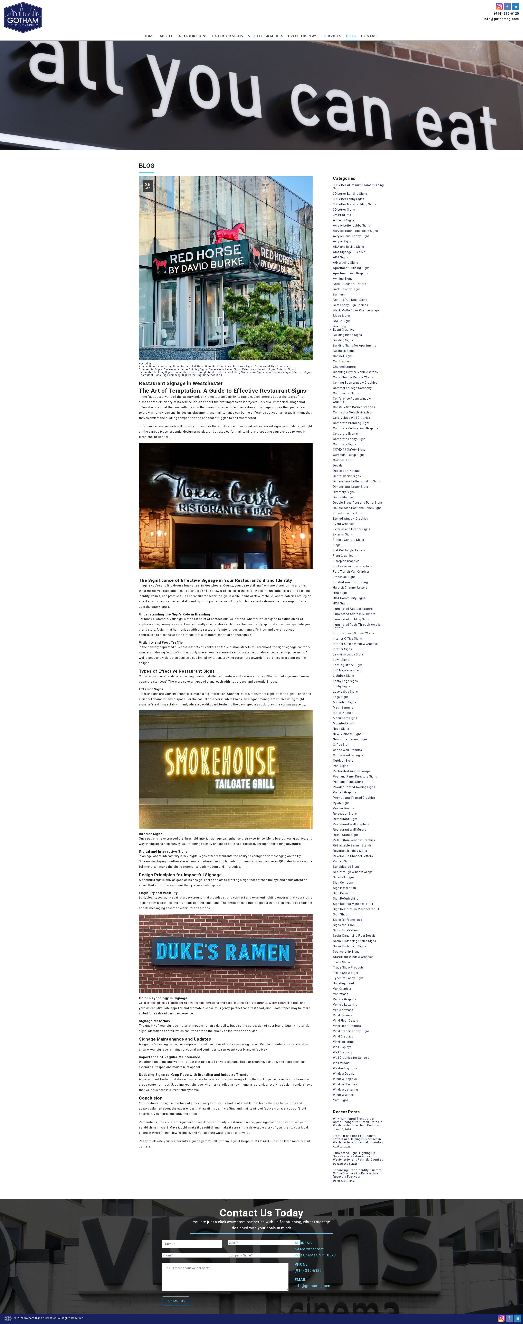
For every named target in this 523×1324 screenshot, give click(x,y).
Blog (351, 36)
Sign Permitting (192, 375)
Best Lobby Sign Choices (350, 305)
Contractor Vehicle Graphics (353, 412)
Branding (339, 326)
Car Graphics (342, 361)
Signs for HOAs (344, 925)
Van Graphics (342, 988)
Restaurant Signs (150, 375)
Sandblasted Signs (346, 866)
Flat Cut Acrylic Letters (349, 550)
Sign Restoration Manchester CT (356, 909)
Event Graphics (343, 329)
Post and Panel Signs (348, 781)
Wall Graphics (342, 1052)
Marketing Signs (238, 372)
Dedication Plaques (347, 470)
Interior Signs (193, 36)
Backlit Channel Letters (349, 283)
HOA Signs (340, 603)
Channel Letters (344, 366)
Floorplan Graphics (346, 561)
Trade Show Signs (346, 972)
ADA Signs (340, 257)
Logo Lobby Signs (345, 691)
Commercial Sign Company (272, 366)
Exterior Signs (227, 36)
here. (147, 1146)
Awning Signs (342, 278)
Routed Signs (342, 861)
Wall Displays (342, 1047)
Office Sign (341, 744)
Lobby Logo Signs (345, 681)
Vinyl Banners (343, 1015)
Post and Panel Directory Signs (355, 776)
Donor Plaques (343, 497)
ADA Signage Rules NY (349, 252)
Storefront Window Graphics (353, 957)
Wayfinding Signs (345, 1068)
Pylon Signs (341, 803)
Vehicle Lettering (345, 1004)
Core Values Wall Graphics (351, 417)
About (166, 36)
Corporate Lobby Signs (349, 439)
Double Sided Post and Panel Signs (358, 502)
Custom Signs (343, 460)
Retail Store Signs (346, 834)
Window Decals (343, 1073)
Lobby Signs (341, 686)
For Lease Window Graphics (352, 566)
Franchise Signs (344, 577)
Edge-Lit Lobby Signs (348, 513)
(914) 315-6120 (506, 14)
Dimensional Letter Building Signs (185, 369)
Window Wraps (343, 1094)
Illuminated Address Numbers (354, 614)
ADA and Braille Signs (348, 246)
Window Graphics (345, 1084)
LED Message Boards (348, 670)
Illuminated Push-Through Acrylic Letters (200, 372)
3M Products (342, 215)
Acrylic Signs (147, 366)
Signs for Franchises (347, 919)
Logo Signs (341, 697)
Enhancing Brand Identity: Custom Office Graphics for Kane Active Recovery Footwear (357, 1173)
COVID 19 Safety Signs (349, 449)
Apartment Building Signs (351, 268)
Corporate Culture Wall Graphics (356, 428)
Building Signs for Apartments (354, 345)
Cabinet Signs (343, 356)
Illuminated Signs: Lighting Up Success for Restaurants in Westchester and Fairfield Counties (358, 1156)
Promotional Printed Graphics (354, 797)
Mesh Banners (343, 707)
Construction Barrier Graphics (354, 407)
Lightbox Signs (343, 675)
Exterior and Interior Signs (258, 369)
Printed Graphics (345, 792)
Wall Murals (341, 1063)
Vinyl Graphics (343, 1036)
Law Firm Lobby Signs (348, 654)
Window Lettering (345, 1089)
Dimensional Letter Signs (225, 369)
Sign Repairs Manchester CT (353, 903)
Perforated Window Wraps (351, 771)
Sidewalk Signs (344, 877)
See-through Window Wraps (353, 872)
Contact (370, 36)
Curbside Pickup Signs (349, 455)
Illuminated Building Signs (155, 372)
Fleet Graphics (343, 555)
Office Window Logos (348, 755)
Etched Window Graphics (350, 518)
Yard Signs (341, 1100)
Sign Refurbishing (346, 898)
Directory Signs (344, 492)
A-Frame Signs (343, 220)
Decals (338, 465)
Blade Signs (341, 315)
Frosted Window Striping (350, 582)
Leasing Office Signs (348, 665)
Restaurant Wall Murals (349, 829)
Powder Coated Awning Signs (354, 787)
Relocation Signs (345, 813)
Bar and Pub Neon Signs (196, 366)
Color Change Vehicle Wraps (353, 377)
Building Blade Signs (347, 335)
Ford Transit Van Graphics (351, 571)
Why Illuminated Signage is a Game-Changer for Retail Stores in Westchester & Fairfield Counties (357, 1122)
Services (332, 36)
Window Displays (345, 1079)
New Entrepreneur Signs (350, 739)
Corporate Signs (344, 444)
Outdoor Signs (302, 372)
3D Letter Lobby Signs (348, 199)
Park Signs (340, 766)
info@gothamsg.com (501, 19)
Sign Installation (344, 888)
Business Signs (243, 366)
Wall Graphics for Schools (351, 1057)
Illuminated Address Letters (353, 608)
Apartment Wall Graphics (351, 273)
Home (149, 36)
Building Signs (222, 366)
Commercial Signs (150, 369)
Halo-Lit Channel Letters (350, 587)
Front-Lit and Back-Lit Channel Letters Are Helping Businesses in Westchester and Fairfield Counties (358, 1139)
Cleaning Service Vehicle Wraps (355, 372)
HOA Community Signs (349, 598)
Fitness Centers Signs (348, 539)
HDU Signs (340, 592)
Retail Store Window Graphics (354, 840)
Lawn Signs (341, 659)
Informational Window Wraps (353, 633)
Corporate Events (345, 433)
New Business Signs (279, 372)
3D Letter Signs (344, 209)
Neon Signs (257, 372)
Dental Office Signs (347, 476)
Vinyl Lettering (343, 1041)
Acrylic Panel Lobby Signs (351, 236)
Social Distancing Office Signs (354, 941)
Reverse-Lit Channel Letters (353, 856)
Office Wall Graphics (347, 750)
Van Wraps (340, 994)
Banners (339, 294)
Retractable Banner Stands (352, 845)
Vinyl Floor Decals (345, 1020)
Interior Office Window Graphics (355, 643)
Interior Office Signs (347, 638)
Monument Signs (345, 718)
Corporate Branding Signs (351, 423)
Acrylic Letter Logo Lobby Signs (355, 230)
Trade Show (341, 962)
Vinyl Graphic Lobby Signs (351, 1031)
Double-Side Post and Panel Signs (357, 508)
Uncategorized (212, 375)
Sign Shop (340, 914)
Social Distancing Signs (349, 946)
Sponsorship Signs (346, 951)
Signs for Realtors (346, 930)
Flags (337, 545)
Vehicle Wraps (343, 1010)
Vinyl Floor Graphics (347, 1025)
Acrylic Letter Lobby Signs (351, 225)
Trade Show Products (348, 967)
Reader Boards (343, 808)
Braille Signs (342, 321)
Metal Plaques (343, 712)
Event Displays (303, 36)
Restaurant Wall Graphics (351, 824)
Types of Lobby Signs (348, 978)
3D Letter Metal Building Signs (354, 204)
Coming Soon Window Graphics (355, 382)
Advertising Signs (168, 366)
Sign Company (172, 375)
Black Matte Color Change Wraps (356, 310)
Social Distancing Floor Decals (354, 935)
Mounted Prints (344, 723)
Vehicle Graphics (265, 36)
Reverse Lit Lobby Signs (350, 850)
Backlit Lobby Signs (347, 289)
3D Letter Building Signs (350, 193)
